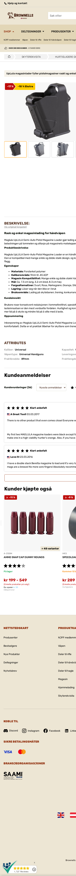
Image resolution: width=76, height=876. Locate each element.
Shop (7, 31)
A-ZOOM (8, 553)
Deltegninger (31, 31)
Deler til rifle (35, 40)
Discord (13, 730)
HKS (64, 553)
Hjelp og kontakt (17, 3)
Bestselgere (10, 645)
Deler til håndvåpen (53, 40)
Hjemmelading (66, 687)
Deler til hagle (66, 670)
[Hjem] (8, 56)
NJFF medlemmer (12, 40)
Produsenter (61, 31)
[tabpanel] (32, 543)
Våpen (25, 40)
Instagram (33, 730)
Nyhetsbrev (10, 670)
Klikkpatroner (9, 590)
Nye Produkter (12, 654)
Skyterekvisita (66, 695)
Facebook (54, 730)
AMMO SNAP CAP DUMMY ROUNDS (24, 557)
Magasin (63, 679)
